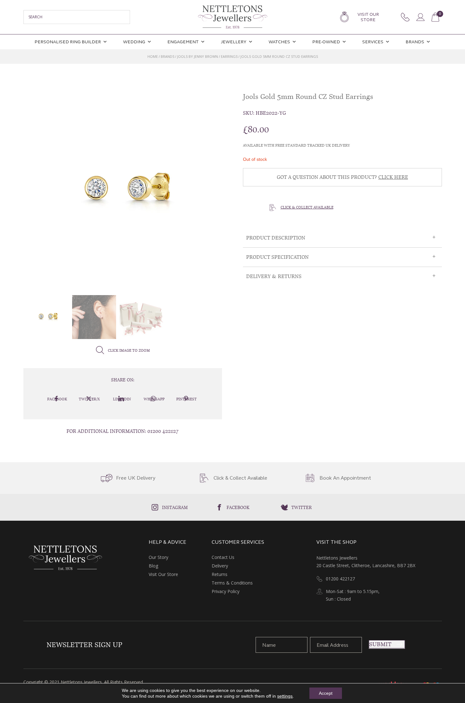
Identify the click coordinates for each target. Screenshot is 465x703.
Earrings (229, 56)
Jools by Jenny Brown (197, 56)
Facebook (238, 507)
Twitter (301, 507)
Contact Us (223, 557)
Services (372, 42)
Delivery (220, 566)
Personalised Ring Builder (67, 42)
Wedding (134, 42)
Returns (219, 574)
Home (152, 56)
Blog (153, 566)
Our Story (158, 557)
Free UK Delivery (135, 478)
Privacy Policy (225, 591)
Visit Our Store (368, 17)
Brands (415, 42)
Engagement (183, 42)
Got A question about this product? (342, 177)
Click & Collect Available (307, 207)
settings (285, 696)
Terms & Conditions (232, 583)
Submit (380, 644)
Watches (279, 42)
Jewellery (233, 42)
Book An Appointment (345, 478)
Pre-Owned (326, 42)
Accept (325, 693)
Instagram (175, 507)
